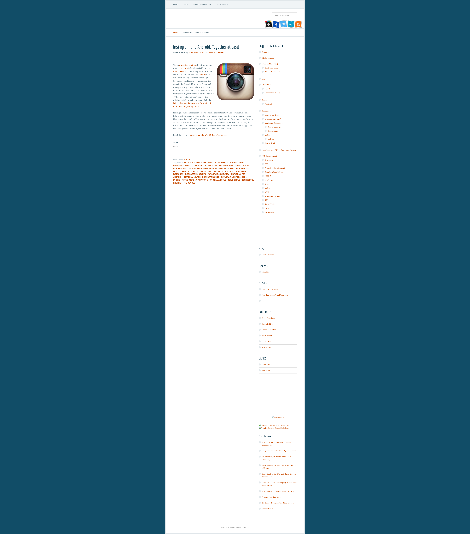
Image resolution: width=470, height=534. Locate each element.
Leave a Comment (216, 52)
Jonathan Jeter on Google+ (268, 24)
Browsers (269, 160)
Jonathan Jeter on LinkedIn (291, 24)
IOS (243, 177)
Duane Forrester (269, 330)
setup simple (234, 180)
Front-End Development (275, 168)
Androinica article (187, 65)
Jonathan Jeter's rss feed (298, 24)
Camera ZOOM (210, 168)
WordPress (269, 212)
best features (180, 168)
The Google (189, 183)
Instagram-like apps (231, 177)
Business (265, 52)
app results (200, 165)
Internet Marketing (270, 64)
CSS (266, 164)
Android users (237, 162)
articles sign (242, 165)
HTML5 (268, 176)
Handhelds (240, 171)
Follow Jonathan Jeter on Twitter (283, 24)
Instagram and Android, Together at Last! (206, 47)
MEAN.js (265, 272)
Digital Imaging (268, 58)
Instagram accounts (195, 174)
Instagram (183, 68)
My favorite (202, 180)
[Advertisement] (278, 395)
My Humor (266, 301)
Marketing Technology (274, 123)
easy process (242, 168)
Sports (264, 100)
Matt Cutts (266, 347)
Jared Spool (266, 364)
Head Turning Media (270, 289)
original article (217, 180)
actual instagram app (195, 162)
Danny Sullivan (267, 324)
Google (194, 171)
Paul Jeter (266, 370)
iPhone (203, 74)
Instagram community (218, 174)
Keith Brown (267, 336)
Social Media (270, 204)
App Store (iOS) (226, 165)
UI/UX (268, 208)
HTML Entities (268, 255)
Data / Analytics (274, 127)
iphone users (188, 180)
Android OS (178, 71)
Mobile (186, 159)
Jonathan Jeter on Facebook (276, 24)
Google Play (206, 171)
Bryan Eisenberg (268, 318)
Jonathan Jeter (192, 18)
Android (212, 162)
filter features (181, 171)
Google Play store (223, 171)
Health (267, 89)
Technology (266, 111)
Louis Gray (266, 341)
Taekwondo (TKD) (272, 93)
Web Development (269, 156)
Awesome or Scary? (273, 119)
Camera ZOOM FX (226, 168)
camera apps (195, 168)
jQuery (267, 184)
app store (212, 165)
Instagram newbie (191, 177)
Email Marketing (271, 68)
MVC (267, 192)
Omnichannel (273, 131)
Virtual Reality (270, 143)
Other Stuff (266, 85)
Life (263, 79)
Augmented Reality (272, 115)
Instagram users (210, 177)
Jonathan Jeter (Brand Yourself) (275, 295)
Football (268, 104)
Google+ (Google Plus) (274, 172)
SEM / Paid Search (272, 72)
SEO (266, 200)
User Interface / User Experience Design (279, 150)
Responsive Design (272, 196)
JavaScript (269, 180)
